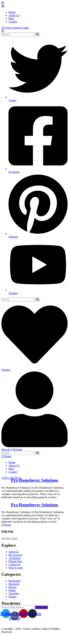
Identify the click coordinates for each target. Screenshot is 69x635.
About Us (13, 15)
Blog (11, 18)
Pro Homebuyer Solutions (34, 480)
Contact (12, 21)
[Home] (6, 456)
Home (11, 12)
